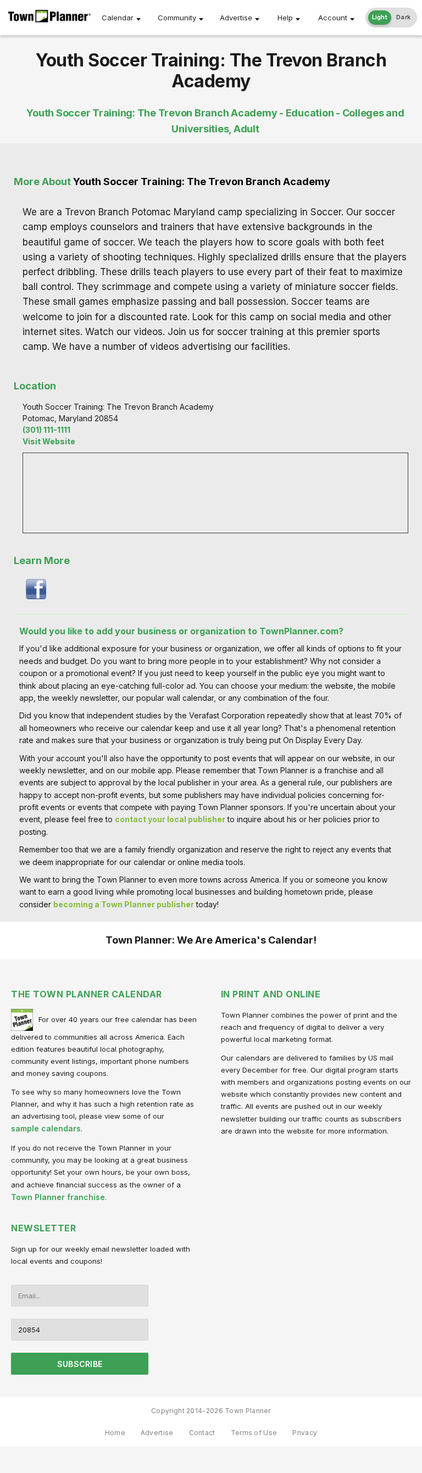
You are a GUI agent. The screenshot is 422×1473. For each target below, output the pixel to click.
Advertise (236, 17)
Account (332, 17)
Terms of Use (254, 1433)
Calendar (118, 17)
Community (177, 17)
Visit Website (49, 441)
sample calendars (46, 1128)
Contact (202, 1433)
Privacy (304, 1433)
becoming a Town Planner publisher (123, 904)
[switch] (391, 17)
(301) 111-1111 (46, 429)
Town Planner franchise (58, 1197)
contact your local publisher (170, 819)
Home (115, 1433)
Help (285, 17)
